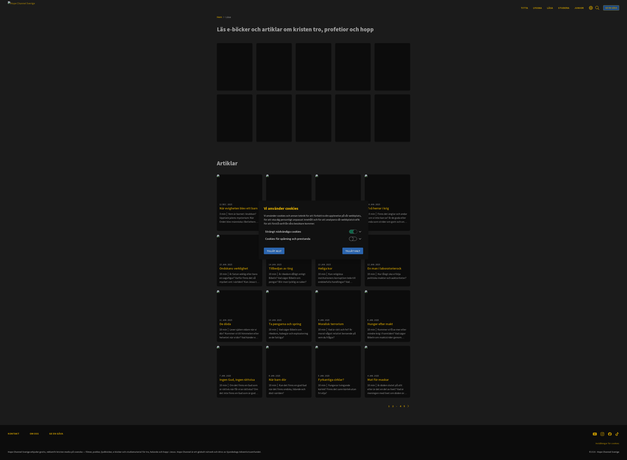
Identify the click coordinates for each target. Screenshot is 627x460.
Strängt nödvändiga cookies (283, 231)
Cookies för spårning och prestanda (287, 239)
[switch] (353, 232)
